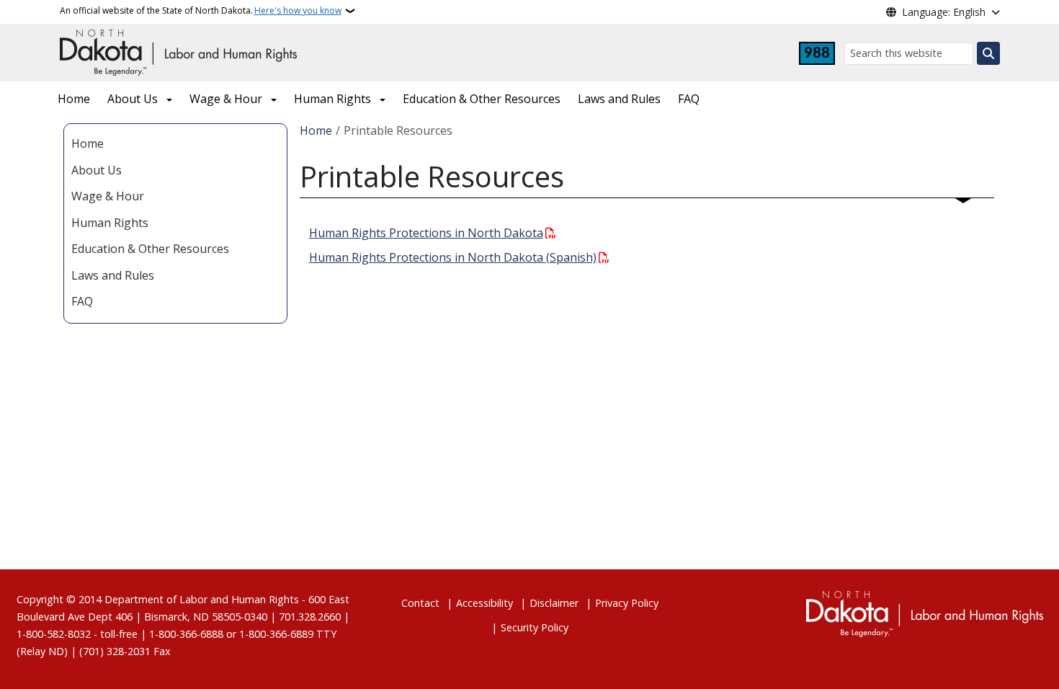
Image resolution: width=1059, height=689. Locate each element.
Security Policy (534, 627)
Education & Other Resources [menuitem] (150, 249)
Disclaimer (554, 603)
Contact (420, 603)
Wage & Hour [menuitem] (107, 196)
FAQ (689, 99)
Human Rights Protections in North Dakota (426, 233)
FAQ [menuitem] (82, 301)
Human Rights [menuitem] (109, 223)
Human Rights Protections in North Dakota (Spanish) (452, 257)
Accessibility (484, 603)
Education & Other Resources (481, 99)
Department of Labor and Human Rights (201, 599)
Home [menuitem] (87, 143)
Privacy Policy (626, 603)
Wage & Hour (225, 99)
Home (74, 99)
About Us (132, 99)
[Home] (178, 51)
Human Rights (332, 99)
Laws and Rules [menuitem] (112, 275)
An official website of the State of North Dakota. (200, 10)
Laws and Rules (619, 99)
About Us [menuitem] (96, 170)
